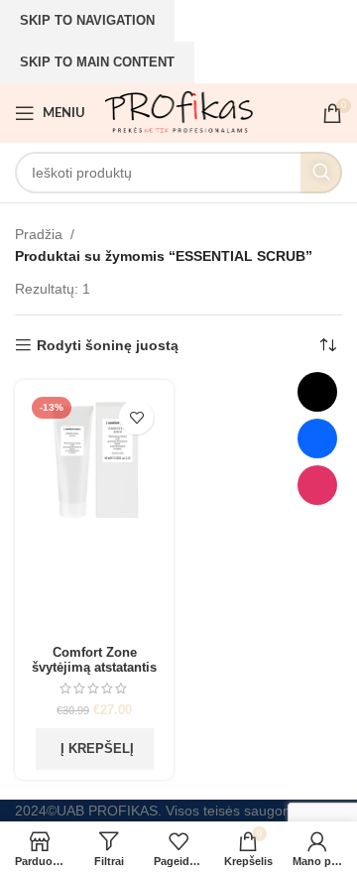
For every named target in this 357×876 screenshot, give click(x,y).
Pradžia (38, 234)
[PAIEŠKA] (321, 172)
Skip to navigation (87, 20)
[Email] (317, 392)
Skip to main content (97, 62)
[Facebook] (317, 438)
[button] (95, 749)
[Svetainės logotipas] (179, 112)
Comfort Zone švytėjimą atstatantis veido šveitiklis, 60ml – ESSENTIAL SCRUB (94, 675)
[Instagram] (317, 485)
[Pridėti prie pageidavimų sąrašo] (136, 417)
